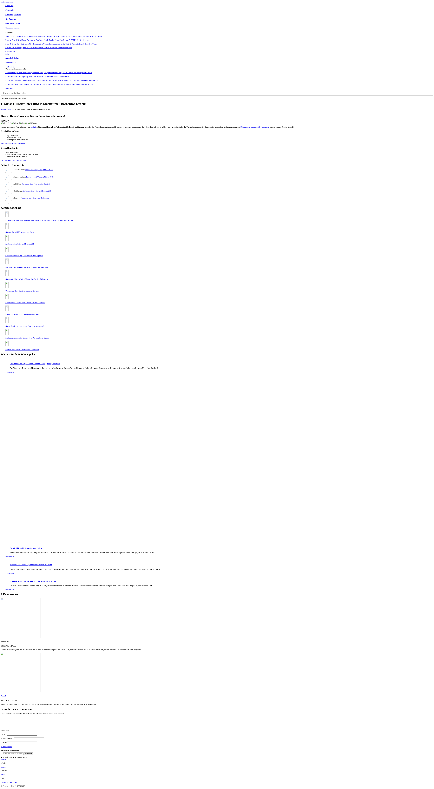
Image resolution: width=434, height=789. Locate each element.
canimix (34, 127)
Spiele (25, 48)
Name (4, 734)
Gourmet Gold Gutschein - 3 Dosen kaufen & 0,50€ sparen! (26, 279)
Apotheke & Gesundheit (14, 36)
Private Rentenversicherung (72, 73)
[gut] (27, 123)
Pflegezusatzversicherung (53, 73)
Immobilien (59, 40)
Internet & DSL (68, 40)
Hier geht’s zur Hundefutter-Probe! (13, 160)
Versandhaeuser (66, 48)
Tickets (51, 48)
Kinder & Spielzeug (81, 40)
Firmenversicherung (12, 80)
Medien (26, 44)
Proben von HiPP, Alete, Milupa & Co (39, 170)
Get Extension (10, 19)
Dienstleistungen (71, 36)
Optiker (40, 44)
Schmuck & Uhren (90, 44)
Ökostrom (54, 77)
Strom (34, 48)
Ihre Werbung (10, 62)
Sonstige (20, 48)
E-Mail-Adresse (7, 738)
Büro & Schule (59, 36)
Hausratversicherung (61, 80)
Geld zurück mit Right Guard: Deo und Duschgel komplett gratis (35, 364)
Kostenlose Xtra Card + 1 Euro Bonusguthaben (22, 314)
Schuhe (8, 48)
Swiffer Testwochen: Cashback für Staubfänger (22, 350)
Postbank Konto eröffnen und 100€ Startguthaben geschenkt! (27, 267)
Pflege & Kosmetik (72, 44)
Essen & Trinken (96, 36)
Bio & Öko (39, 36)
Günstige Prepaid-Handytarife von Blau (19, 232)
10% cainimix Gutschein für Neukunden (254, 127)
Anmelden (9, 88)
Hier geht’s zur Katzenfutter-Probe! (13, 144)
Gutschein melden (12, 28)
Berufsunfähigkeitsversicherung (33, 73)
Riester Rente (87, 73)
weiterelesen (9, 372)
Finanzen (8, 40)
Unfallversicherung (86, 84)
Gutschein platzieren (13, 15)
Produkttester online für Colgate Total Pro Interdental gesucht (27, 338)
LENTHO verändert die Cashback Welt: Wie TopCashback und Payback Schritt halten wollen (39, 220)
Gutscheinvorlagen (12, 23)
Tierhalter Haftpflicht (52, 84)
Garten (24, 40)
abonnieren (28, 754)
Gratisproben (10, 52)
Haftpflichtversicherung (45, 80)
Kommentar (6, 730)
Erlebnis (87, 36)
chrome (3, 767)
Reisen (81, 44)
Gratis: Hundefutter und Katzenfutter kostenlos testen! (24, 326)
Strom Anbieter (63, 77)
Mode (36, 44)
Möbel (31, 44)
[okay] (22, 123)
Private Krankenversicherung (15, 84)
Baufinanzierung (11, 73)
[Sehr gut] (33, 123)
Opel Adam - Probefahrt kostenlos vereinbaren (22, 291)
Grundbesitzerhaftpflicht (28, 80)
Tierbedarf (57, 48)
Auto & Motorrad (29, 36)
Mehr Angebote (6, 747)
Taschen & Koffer (42, 48)
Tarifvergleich (10, 67)
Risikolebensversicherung (14, 77)
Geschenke (40, 40)
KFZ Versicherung (75, 80)
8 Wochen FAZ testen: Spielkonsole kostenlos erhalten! (25, 303)
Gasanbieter (47, 77)
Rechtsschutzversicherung (35, 84)
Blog (7, 54)
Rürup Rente (28, 77)
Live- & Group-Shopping (14, 44)
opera (3, 775)
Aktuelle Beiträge (12, 58)
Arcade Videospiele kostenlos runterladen (26, 548)
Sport (30, 48)
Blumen (46, 36)
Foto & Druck (17, 40)
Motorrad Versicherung (90, 80)
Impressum (14, 782)
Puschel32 (4, 696)
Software (14, 48)
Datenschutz (5, 782)
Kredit (19, 73)
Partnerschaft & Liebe (57, 44)
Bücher (51, 36)
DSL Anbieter (38, 77)
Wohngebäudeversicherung (69, 84)
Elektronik (80, 36)
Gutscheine (9, 6)
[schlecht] (15, 123)
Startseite (4, 109)
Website (4, 743)
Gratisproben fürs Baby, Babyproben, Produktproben (24, 256)
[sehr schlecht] (6, 123)
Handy (46, 40)
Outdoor (46, 44)
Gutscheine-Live (7, 2)
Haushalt (52, 40)
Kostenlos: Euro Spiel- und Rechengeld (36, 184)
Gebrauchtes (31, 40)
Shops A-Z (9, 10)
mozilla (3, 759)
